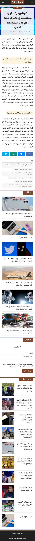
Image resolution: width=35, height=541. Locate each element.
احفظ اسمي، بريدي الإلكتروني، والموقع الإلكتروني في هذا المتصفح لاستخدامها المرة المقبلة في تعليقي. (18, 365)
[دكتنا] (17, 2)
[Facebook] (29, 154)
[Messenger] (21, 154)
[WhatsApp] (13, 154)
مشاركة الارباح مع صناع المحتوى (23, 181)
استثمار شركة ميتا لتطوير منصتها (23, 169)
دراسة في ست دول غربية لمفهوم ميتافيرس (20, 177)
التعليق (31, 353)
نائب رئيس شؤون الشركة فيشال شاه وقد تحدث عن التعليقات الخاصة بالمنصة (18, 185)
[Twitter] (5, 154)
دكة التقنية (17, 7)
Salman (25, 31)
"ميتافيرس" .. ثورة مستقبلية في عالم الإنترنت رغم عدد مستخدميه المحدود (17, 164)
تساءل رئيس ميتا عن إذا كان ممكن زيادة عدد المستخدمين (20, 173)
